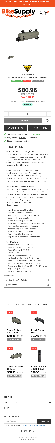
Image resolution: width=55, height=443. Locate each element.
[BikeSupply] (19, 13)
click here (22, 138)
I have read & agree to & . (26, 425)
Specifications (16, 279)
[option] (27, 35)
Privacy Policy (41, 425)
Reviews (11, 285)
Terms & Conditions (28, 425)
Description (14, 147)
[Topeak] (27, 68)
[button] (27, 104)
